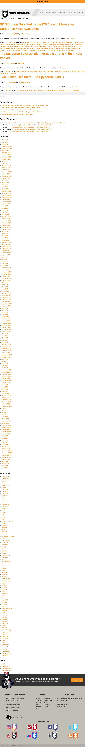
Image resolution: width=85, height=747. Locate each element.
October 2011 (6, 404)
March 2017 (5, 265)
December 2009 (7, 451)
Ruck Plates (51, 42)
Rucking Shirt (23, 46)
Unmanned (5, 655)
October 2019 (6, 199)
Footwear (4, 534)
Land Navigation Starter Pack (64, 42)
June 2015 (5, 310)
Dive (3, 510)
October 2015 (6, 301)
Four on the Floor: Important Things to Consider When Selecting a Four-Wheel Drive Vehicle (36, 123)
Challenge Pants (59, 48)
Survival (4, 634)
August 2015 (6, 306)
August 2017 (6, 255)
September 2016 (7, 278)
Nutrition (4, 602)
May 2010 (5, 440)
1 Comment (12, 73)
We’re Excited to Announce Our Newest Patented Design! (19, 110)
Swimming (5, 638)
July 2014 (5, 333)
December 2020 (7, 169)
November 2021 (6, 157)
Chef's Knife (50, 71)
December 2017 (6, 246)
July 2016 (5, 282)
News (3, 596)
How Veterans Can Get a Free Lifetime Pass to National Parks (21, 107)
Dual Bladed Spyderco (23, 90)
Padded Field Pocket (28, 42)
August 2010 (6, 434)
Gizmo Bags (38, 46)
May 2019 (5, 210)
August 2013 (6, 357)
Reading (4, 615)
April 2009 (5, 468)
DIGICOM (4, 508)
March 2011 (5, 419)
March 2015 (5, 316)
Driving (4, 517)
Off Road (4, 604)
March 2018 (5, 240)
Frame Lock (20, 71)
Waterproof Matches (6, 44)
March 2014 (5, 342)
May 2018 (5, 236)
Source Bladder (18, 44)
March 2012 (5, 393)
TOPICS (48, 12)
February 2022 (6, 152)
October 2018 (6, 225)
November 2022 (7, 148)
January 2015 (6, 321)
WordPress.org (6, 670)
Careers (38, 706)
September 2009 (7, 457)
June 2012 (5, 387)
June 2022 (5, 150)
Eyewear (4, 525)
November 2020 (7, 172)
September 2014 (7, 329)
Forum (38, 709)
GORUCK (2, 50)
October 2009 (6, 455)
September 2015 (7, 304)
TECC (3, 642)
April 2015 (5, 314)
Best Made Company (67, 44)
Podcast (4, 610)
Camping (4, 491)
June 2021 (5, 161)
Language (5, 572)
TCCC (3, 640)
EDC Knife (27, 71)
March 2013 (5, 367)
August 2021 (6, 159)
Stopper (4, 627)
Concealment (6, 504)
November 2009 (7, 453)
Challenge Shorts (5, 46)
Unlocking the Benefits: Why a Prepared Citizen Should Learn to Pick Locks (25, 105)
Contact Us (47, 704)
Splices (4, 625)
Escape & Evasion (7, 521)
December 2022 (7, 146)
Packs (3, 606)
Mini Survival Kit (17, 50)
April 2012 (5, 391)
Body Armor (5, 485)
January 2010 (6, 448)
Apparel (4, 481)
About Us (47, 698)
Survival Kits (5, 636)
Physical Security (7, 608)
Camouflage (5, 489)
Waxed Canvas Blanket (50, 46)
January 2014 (6, 346)
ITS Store (9, 50)
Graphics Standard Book (18, 48)
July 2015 (5, 308)
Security (4, 619)
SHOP (41, 12)
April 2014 (5, 340)
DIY (3, 515)
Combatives (5, 500)
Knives (8, 71)
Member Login (61, 706)
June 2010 (5, 438)
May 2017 (5, 261)
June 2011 (5, 412)
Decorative (5, 506)
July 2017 (5, 257)
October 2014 (6, 327)
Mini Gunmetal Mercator (65, 46)
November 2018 (7, 223)
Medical (4, 585)
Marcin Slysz (67, 71)
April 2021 (5, 163)
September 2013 (7, 355)
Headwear (5, 544)
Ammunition (5, 478)
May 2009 (5, 465)
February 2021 (6, 165)
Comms (4, 502)
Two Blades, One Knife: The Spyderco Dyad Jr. (32, 77)
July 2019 (5, 206)
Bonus (4, 487)
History (4, 549)
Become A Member (63, 704)
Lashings (4, 574)
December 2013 (7, 348)
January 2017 (6, 270)
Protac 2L (31, 46)
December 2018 (7, 221)
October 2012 (6, 378)
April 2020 (5, 187)
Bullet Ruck (78, 44)
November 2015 (7, 299)
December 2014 (7, 323)
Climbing (4, 495)
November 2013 (7, 350)
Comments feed (7, 668)
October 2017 (6, 250)
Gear (3, 538)
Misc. (3, 591)
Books (38, 704)
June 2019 (5, 208)
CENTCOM (5, 493)
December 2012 (6, 374)
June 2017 (5, 259)
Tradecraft (5, 647)
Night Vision (5, 600)
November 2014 (7, 325)
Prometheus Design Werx (54, 50)
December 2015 (7, 297)
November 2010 (7, 427)
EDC (3, 519)
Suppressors (6, 632)
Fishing (4, 529)
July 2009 (5, 461)
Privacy (4, 612)
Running (4, 617)
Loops (3, 583)
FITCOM (4, 532)
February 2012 (6, 395)
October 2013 (6, 353)
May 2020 (5, 184)
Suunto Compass (41, 42)
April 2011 (5, 416)
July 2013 (5, 359)
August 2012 (6, 382)
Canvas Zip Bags (47, 44)
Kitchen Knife (76, 71)
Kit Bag (51, 48)
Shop (38, 698)
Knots (3, 570)
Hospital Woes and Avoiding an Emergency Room (17, 114)
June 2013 (5, 361)
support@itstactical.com (13, 704)
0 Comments (70, 50)
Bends (4, 483)
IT (2, 559)
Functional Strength (8, 536)
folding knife (42, 71)
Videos (38, 700)
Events (4, 523)
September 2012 (7, 380)
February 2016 (6, 293)
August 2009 (6, 459)
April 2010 (5, 442)
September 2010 (7, 431)
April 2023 (5, 142)
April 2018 (5, 238)
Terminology (5, 644)
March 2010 (5, 444)
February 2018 (6, 242)
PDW (63, 50)
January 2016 (6, 295)
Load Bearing (6, 578)
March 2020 (5, 189)
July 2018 (5, 231)
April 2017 (5, 263)
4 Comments (75, 90)
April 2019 (5, 212)
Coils (3, 497)
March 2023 (5, 144)
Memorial (4, 587)
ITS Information (11, 42)
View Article (70, 38)
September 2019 (7, 201)
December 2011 (6, 399)
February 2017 (6, 267)
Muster (46, 706)
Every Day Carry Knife (45, 90)
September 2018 (7, 227)
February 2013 (6, 370)
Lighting (4, 576)
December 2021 (6, 155)
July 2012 (5, 385)
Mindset (4, 589)
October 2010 (6, 429)
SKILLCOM (5, 623)
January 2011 (6, 423)
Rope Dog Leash (5, 48)
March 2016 (5, 291)
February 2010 (6, 446)
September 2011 (7, 406)
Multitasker (15, 46)
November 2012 (6, 376)
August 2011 (5, 408)
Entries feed (5, 666)
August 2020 (6, 178)
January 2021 (6, 167)
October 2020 (6, 174)
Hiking (4, 547)
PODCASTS (62, 12)
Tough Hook (41, 50)
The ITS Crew (25, 34)
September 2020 (7, 176)
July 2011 (4, 410)
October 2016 (6, 276)
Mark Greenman (24, 82)
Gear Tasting (6, 540)
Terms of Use (48, 700)
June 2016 (5, 284)
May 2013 (5, 363)
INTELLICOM (6, 555)
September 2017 (7, 252)
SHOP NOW (77, 680)
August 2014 (6, 331)
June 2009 (5, 463)
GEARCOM (5, 542)
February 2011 (6, 421)
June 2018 (5, 233)
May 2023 (5, 140)
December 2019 (7, 195)
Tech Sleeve (57, 44)
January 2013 (6, 372)
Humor (4, 553)
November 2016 (7, 274)
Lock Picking (6, 581)
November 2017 (6, 248)
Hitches (4, 551)
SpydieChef (27, 44)
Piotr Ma (21, 63)
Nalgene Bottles (79, 42)
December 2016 (7, 272)
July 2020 (5, 180)
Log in (3, 664)
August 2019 (6, 204)
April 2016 (5, 289)
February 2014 (6, 344)
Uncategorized (6, 653)
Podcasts (39, 702)
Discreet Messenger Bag (73, 48)
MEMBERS (77, 12)
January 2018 (6, 244)
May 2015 (5, 312)
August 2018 (6, 229)
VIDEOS (54, 12)
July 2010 (5, 436)
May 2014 (5, 338)
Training (4, 649)
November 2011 (6, 402)
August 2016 (6, 280)
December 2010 (7, 425)
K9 (2, 564)
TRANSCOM (5, 651)
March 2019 (5, 214)
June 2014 (5, 336)
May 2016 (5, 287)
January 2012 (6, 397)
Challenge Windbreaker (41, 48)
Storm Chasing (6, 630)
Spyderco (26, 50)
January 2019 (6, 218)
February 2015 (6, 319)
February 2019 (6, 216)
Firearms (4, 527)
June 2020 (5, 182)
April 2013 (5, 365)
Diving (4, 512)
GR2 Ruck (30, 48)
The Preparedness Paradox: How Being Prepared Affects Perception (23, 112)
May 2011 (4, 414)
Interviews (5, 557)
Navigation (5, 593)
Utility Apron (78, 46)
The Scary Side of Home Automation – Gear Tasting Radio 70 (33, 125)
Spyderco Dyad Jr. (64, 90)
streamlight (33, 50)
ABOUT (70, 12)
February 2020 (6, 191)
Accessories (5, 476)
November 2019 (7, 197)
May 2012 (5, 389)
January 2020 (6, 193)
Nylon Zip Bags (36, 44)
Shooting (4, 621)
